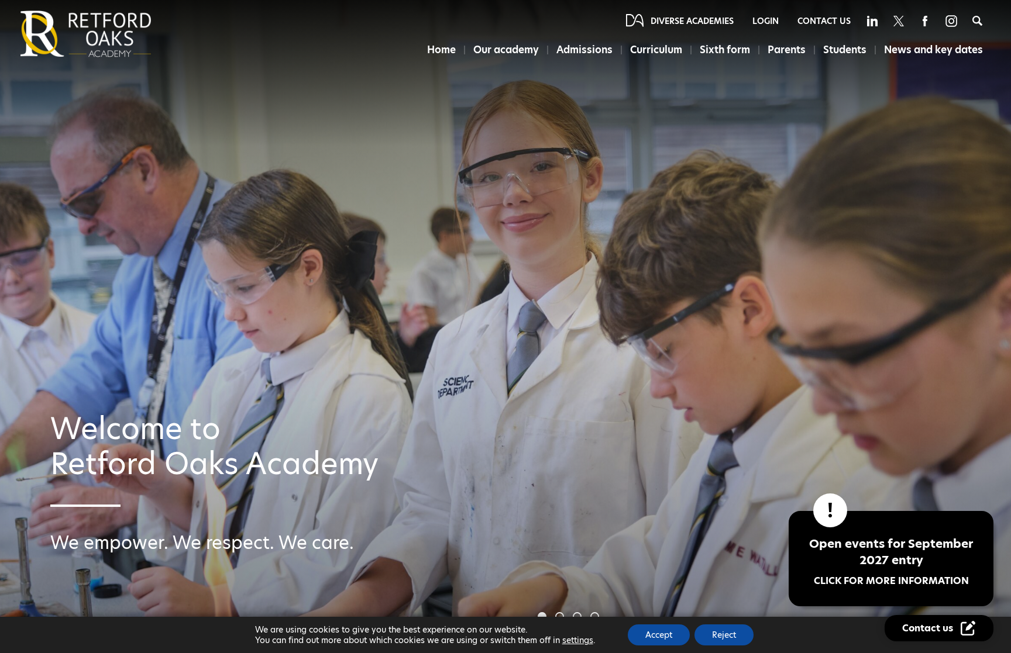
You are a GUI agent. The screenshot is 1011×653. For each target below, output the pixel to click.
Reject (724, 635)
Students (844, 50)
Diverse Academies (692, 21)
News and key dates (933, 50)
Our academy (506, 50)
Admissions (584, 50)
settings (577, 640)
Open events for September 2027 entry (891, 561)
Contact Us (824, 21)
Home (441, 50)
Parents (787, 50)
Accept (658, 635)
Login (765, 21)
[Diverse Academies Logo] (105, 34)
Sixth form (725, 50)
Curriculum (656, 50)
